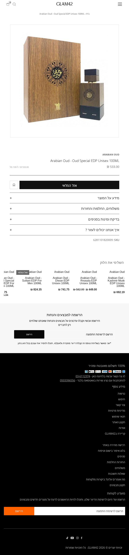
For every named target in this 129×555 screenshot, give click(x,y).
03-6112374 (83, 376)
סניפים (121, 456)
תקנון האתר (118, 422)
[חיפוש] (14, 4)
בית (88, 13)
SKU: (116, 240)
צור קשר (120, 405)
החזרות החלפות (116, 462)
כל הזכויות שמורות (76, 547)
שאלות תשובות (116, 474)
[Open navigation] (110, 4)
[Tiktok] (67, 538)
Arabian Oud (110, 154)
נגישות (121, 393)
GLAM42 (93, 547)
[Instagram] (77, 538)
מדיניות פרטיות (116, 410)
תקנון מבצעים (117, 485)
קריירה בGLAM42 (115, 433)
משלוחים (120, 468)
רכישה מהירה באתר (113, 445)
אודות (122, 428)
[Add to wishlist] (14, 185)
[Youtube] (72, 538)
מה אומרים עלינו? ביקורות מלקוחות (105, 479)
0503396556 (67, 380)
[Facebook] (81, 538)
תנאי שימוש (118, 416)
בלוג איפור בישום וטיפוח (111, 451)
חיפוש (121, 399)
